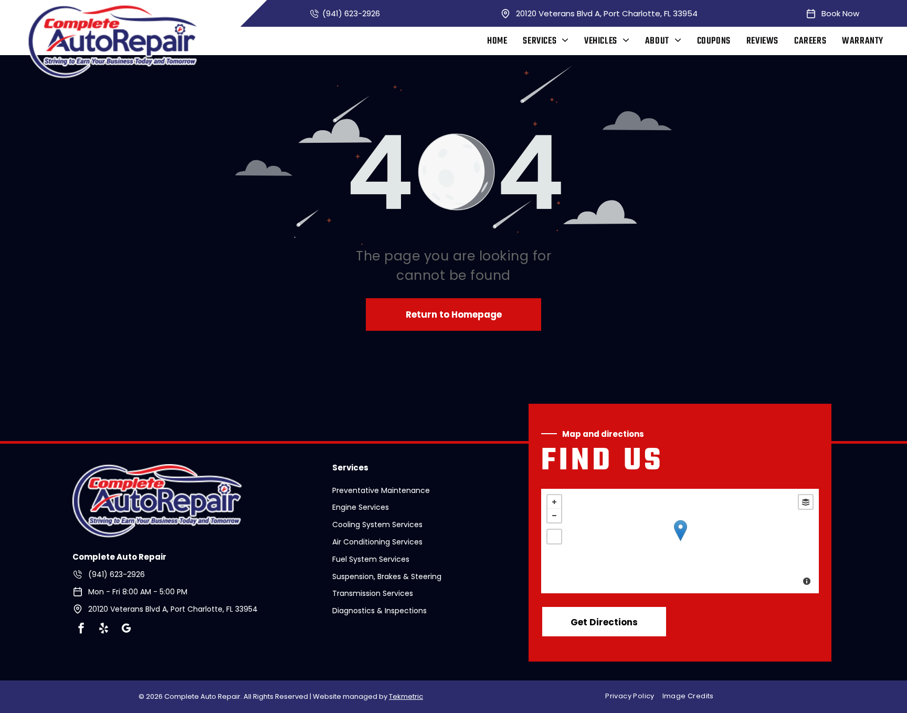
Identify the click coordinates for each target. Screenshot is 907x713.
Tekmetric (406, 696)
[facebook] (80, 629)
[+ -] (680, 541)
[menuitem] (497, 41)
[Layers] (806, 502)
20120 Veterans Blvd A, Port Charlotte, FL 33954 (607, 13)
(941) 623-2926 (351, 13)
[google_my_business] (126, 629)
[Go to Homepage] (157, 471)
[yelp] (103, 629)
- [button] (554, 515)
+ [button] (554, 502)
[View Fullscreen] (554, 536)
